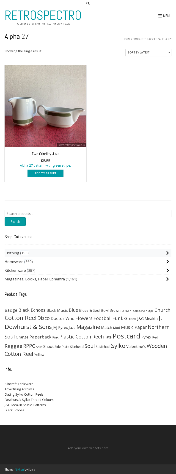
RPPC (29, 346)
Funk (117, 318)
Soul (90, 345)
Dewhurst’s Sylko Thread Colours (29, 399)
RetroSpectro (43, 15)
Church (162, 310)
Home (126, 39)
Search (15, 221)
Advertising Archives (19, 389)
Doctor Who (62, 318)
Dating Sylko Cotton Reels (24, 394)
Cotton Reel (20, 318)
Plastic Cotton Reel (80, 336)
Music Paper (134, 327)
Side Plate (62, 346)
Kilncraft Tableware (19, 384)
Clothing (12, 253)
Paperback (40, 337)
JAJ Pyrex (60, 327)
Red (155, 337)
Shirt (39, 347)
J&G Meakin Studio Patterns (25, 405)
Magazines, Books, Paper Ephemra (35, 279)
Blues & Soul (89, 310)
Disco (43, 318)
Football (102, 318)
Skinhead (77, 346)
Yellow (39, 354)
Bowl (105, 310)
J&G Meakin (147, 318)
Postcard (126, 336)
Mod (116, 327)
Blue (73, 310)
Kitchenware (15, 270)
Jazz (72, 327)
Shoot (48, 346)
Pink (55, 337)
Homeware (14, 261)
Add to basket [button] (45, 173)
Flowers (84, 318)
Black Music (57, 310)
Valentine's (136, 346)
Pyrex (146, 337)
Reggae (13, 345)
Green (130, 318)
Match (106, 327)
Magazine (88, 326)
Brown (115, 310)
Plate (107, 337)
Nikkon (19, 469)
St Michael (103, 346)
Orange (22, 337)
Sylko (118, 345)
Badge (11, 310)
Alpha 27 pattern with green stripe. (45, 159)
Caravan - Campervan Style (137, 310)
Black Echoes (32, 310)
